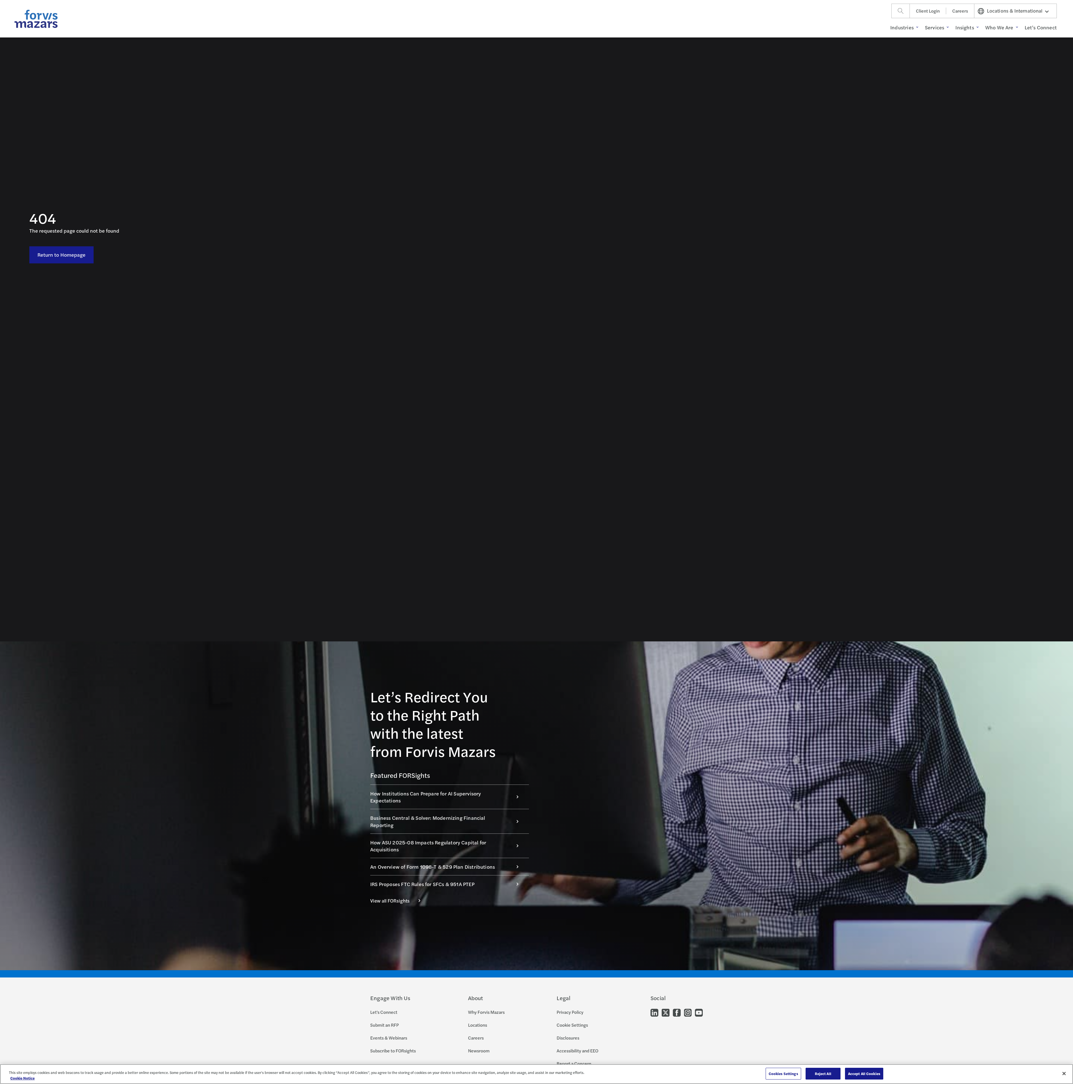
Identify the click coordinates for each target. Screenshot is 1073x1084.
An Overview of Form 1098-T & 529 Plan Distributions (432, 866)
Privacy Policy (570, 1012)
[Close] (1064, 1073)
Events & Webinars (388, 1038)
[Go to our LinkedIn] (654, 1012)
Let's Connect (383, 1012)
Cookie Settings (572, 1025)
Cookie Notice (22, 1078)
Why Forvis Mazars (486, 1012)
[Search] (900, 10)
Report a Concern (574, 1063)
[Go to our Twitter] (666, 1012)
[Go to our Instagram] (688, 1012)
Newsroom (479, 1050)
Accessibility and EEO (577, 1050)
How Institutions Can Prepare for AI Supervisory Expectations (425, 797)
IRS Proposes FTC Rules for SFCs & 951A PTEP (422, 883)
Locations (477, 1025)
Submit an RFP (384, 1025)
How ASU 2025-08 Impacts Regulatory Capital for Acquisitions (428, 846)
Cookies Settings (783, 1073)
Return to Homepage (61, 254)
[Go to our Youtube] (699, 1012)
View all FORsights (390, 900)
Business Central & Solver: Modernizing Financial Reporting (427, 821)
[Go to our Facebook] (677, 1012)
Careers (960, 11)
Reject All (823, 1073)
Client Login (928, 11)
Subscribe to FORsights (393, 1050)
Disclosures (568, 1038)
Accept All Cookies (864, 1073)
